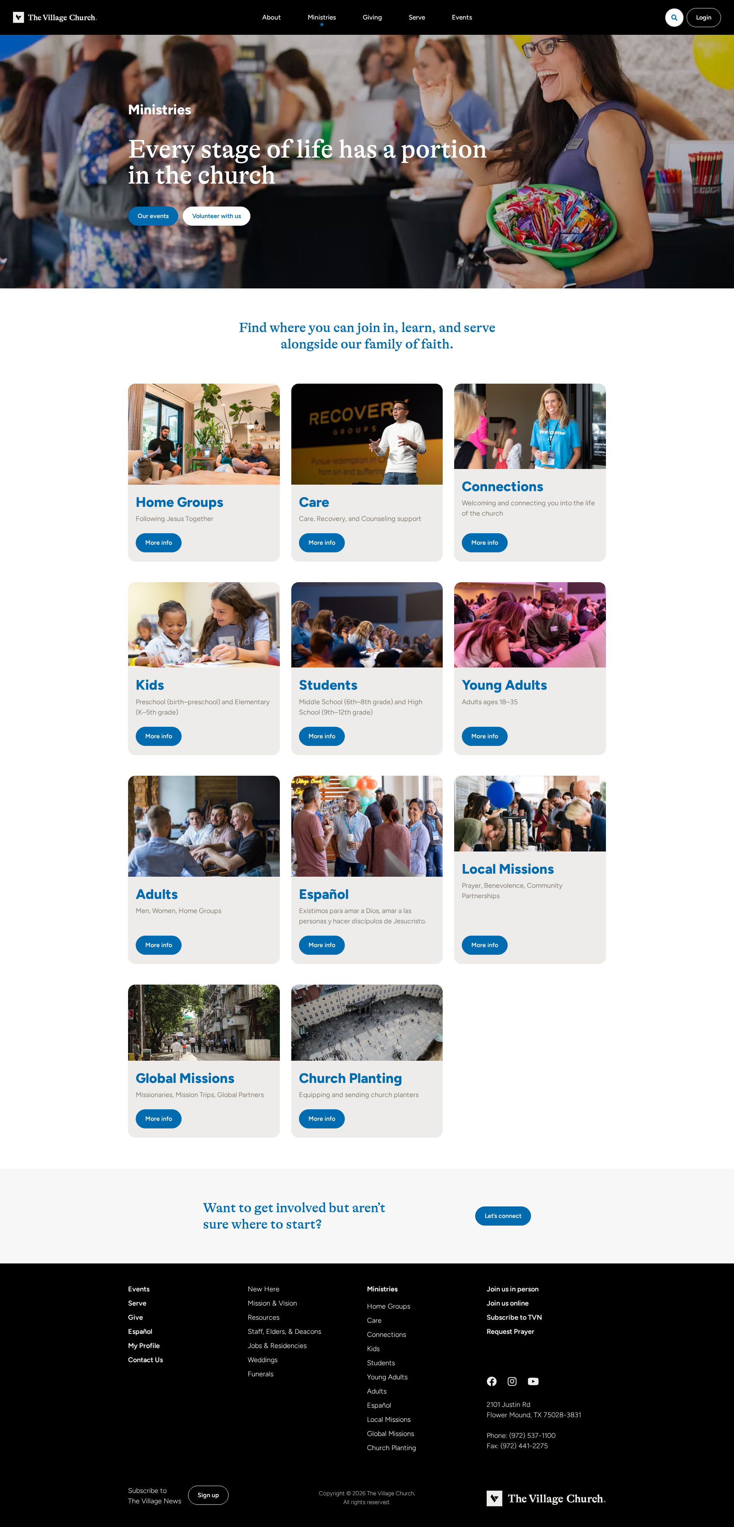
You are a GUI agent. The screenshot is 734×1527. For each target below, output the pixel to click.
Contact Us (145, 1360)
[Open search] (674, 17)
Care (374, 1320)
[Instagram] (512, 1381)
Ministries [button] (322, 17)
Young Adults (387, 1377)
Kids (373, 1349)
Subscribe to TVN (514, 1317)
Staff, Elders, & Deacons (284, 1331)
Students (381, 1363)
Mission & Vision (272, 1303)
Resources (263, 1317)
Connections (386, 1334)
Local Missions (389, 1419)
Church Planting (391, 1448)
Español (140, 1331)
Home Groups (388, 1306)
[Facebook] (491, 1381)
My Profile (144, 1345)
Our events (153, 216)
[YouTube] (533, 1381)
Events (462, 17)
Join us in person (513, 1289)
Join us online (508, 1303)
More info (158, 542)
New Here (263, 1289)
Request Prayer (510, 1331)
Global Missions (390, 1433)
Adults (376, 1391)
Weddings (263, 1360)
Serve (417, 17)
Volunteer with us (216, 216)
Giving (372, 17)
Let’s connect (503, 1215)
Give (135, 1317)
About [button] (271, 17)
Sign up (208, 1495)
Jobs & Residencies (277, 1345)
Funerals (260, 1374)
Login (703, 17)
